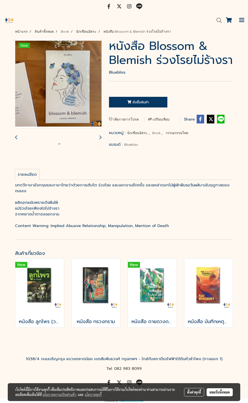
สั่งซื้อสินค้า (140, 102)
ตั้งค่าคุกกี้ (194, 392)
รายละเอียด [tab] (27, 174)
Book (157, 133)
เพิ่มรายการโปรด (125, 119)
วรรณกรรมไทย (176, 133)
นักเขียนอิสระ (137, 133)
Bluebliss (131, 144)
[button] (217, 20)
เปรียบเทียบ (161, 119)
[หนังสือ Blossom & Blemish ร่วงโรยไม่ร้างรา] (58, 84)
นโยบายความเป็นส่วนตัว (59, 394)
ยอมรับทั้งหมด (219, 392)
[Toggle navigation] (241, 20)
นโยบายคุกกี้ (93, 394)
